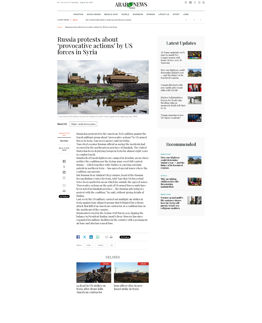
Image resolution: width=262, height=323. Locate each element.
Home (59, 27)
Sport (176, 14)
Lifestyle (163, 14)
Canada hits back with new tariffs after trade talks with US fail (172, 87)
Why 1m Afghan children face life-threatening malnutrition (170, 182)
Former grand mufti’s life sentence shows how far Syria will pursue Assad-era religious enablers (172, 203)
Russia (100, 245)
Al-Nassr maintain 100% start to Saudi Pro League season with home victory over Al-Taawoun (173, 57)
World (125, 14)
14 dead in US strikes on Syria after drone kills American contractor (91, 289)
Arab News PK (65, 2)
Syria (89, 245)
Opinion (150, 14)
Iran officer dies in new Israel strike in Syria (128, 287)
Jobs (186, 14)
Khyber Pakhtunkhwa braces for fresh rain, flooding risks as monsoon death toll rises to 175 (173, 102)
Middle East (111, 14)
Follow (65, 196)
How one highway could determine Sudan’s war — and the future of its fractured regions (173, 74)
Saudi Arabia (94, 14)
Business (138, 14)
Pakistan (78, 14)
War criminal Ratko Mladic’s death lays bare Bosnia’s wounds (108, 20)
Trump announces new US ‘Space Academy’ (172, 116)
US (112, 245)
